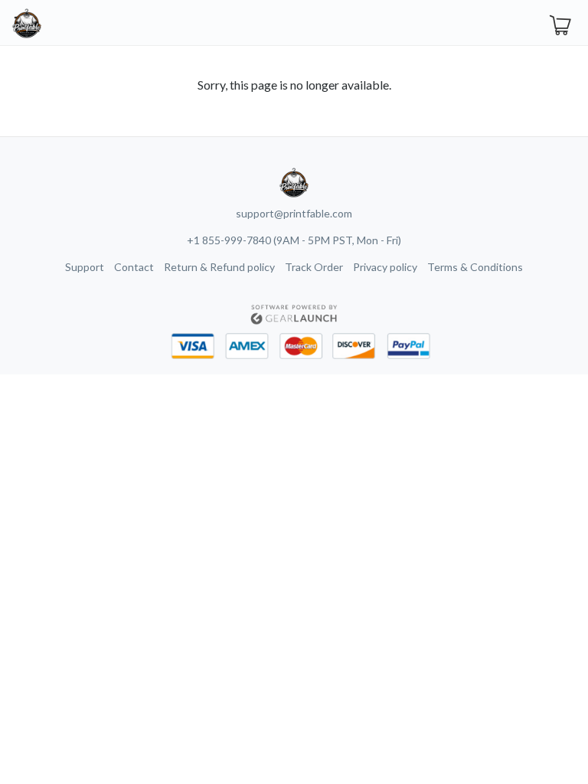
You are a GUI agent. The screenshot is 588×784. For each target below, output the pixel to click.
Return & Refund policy (219, 266)
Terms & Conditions (475, 266)
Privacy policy (385, 266)
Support (84, 266)
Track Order (314, 266)
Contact (134, 266)
